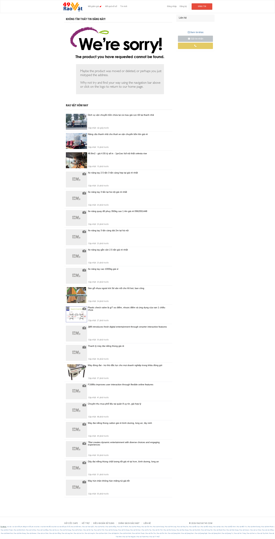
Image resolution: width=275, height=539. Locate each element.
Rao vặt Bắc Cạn (194, 526)
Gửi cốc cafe (71, 523)
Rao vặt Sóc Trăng (240, 533)
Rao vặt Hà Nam (77, 530)
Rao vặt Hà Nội (100, 526)
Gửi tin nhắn (197, 38)
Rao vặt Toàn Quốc (88, 526)
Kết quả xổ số (111, 6)
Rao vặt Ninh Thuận (138, 533)
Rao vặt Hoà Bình (195, 530)
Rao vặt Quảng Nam (187, 533)
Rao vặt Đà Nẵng (111, 526)
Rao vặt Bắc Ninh (230, 526)
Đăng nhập (171, 6)
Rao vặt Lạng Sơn (67, 533)
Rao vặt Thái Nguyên (129, 536)
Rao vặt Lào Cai (79, 533)
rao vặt (9, 526)
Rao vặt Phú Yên (161, 533)
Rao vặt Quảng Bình (174, 533)
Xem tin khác (197, 32)
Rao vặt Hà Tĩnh (99, 530)
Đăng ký (183, 6)
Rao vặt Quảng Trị (228, 533)
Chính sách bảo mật (129, 523)
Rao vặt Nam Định (102, 533)
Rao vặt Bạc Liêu (218, 526)
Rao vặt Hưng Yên (207, 530)
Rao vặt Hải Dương (111, 530)
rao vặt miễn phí (17, 526)
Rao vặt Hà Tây (88, 530)
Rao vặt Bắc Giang (206, 526)
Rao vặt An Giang (158, 526)
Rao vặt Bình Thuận (7, 530)
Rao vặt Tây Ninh (262, 533)
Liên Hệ (147, 523)
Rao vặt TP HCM (122, 526)
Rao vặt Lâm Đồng (268, 530)
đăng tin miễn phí (28, 526)
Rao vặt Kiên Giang (232, 530)
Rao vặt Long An (90, 533)
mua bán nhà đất (46, 526)
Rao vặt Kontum (244, 530)
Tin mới (123, 6)
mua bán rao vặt (56, 526)
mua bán (36, 526)
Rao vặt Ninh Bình (126, 533)
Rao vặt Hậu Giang (182, 530)
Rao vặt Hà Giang (65, 530)
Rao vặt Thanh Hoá (142, 536)
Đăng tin (202, 6)
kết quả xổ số (66, 526)
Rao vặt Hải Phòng (135, 526)
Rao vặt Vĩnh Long (171, 526)
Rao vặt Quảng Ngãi (201, 533)
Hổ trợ (86, 523)
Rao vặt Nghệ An (113, 533)
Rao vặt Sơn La (252, 533)
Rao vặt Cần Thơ (146, 526)
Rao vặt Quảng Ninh (214, 533)
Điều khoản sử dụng (103, 523)
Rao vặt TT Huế (154, 536)
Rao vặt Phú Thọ (150, 533)
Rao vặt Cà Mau (31, 530)
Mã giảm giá (93, 6)
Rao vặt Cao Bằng (43, 530)
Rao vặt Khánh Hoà (219, 530)
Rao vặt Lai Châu (255, 530)
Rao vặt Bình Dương (254, 526)
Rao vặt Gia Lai (54, 530)
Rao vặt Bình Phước (267, 526)
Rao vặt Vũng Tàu (183, 526)
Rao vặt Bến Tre (241, 526)
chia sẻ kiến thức (76, 526)
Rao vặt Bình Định (19, 530)
